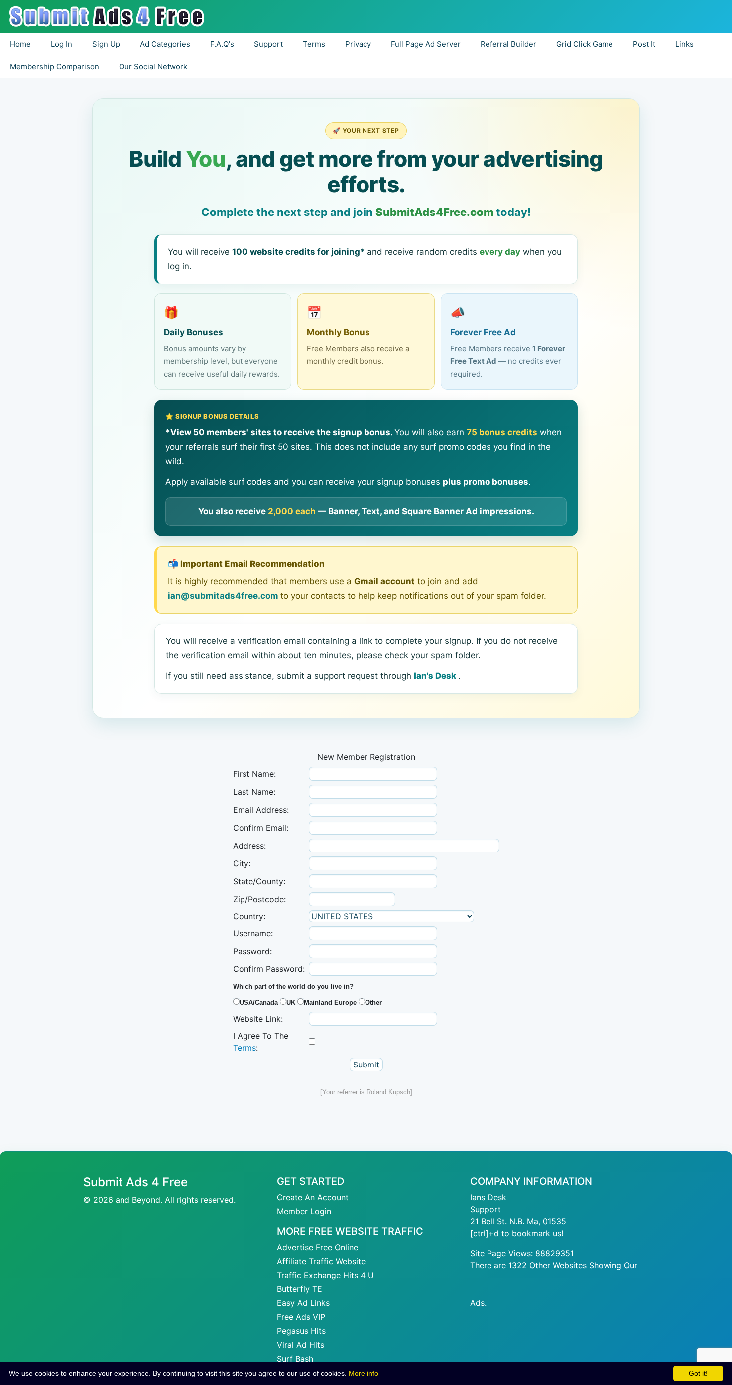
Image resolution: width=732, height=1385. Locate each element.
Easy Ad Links (303, 1303)
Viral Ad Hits (300, 1345)
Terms (244, 1048)
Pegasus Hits (301, 1331)
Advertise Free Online (317, 1247)
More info (363, 1373)
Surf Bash (295, 1359)
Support (485, 1209)
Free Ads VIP (301, 1317)
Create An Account (313, 1197)
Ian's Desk (436, 676)
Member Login (304, 1211)
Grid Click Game (584, 44)
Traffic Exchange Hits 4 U (325, 1275)
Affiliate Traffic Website (321, 1261)
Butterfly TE (299, 1289)
